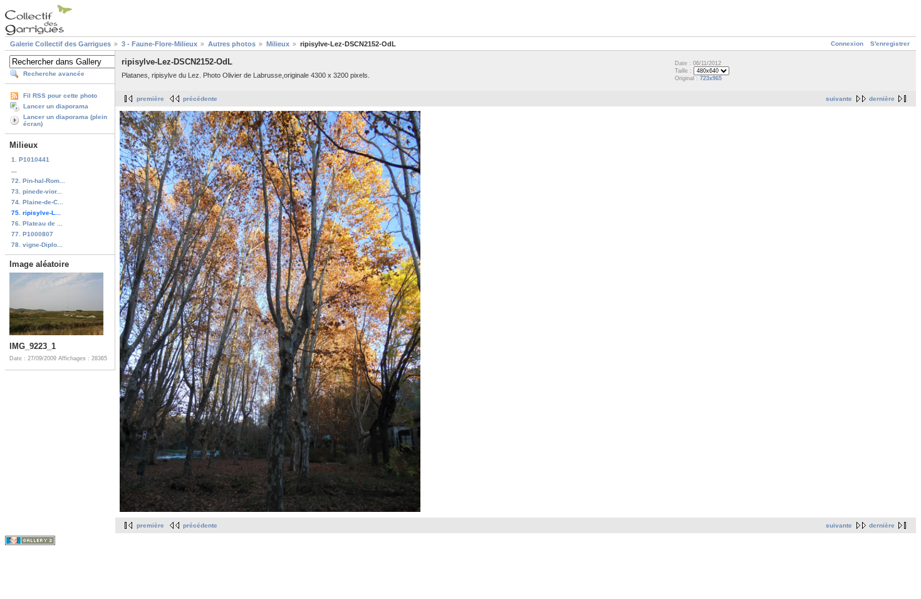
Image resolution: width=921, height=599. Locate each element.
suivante (839, 98)
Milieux (277, 44)
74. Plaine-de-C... (37, 202)
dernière (882, 98)
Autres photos (232, 44)
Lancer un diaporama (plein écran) (65, 120)
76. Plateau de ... (37, 223)
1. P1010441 (30, 159)
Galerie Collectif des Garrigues (60, 44)
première (150, 98)
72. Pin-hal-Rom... (38, 180)
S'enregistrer (890, 43)
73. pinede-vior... (36, 191)
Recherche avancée (54, 73)
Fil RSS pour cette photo (60, 95)
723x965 (711, 78)
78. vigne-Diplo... (37, 244)
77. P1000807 (32, 234)
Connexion (847, 43)
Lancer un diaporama (55, 106)
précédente (200, 98)
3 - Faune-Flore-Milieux (159, 44)
